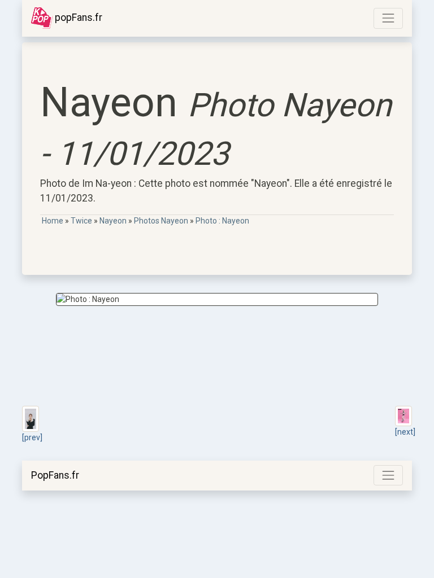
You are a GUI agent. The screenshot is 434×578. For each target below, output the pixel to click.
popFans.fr (77, 17)
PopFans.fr (55, 475)
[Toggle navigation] (388, 18)
